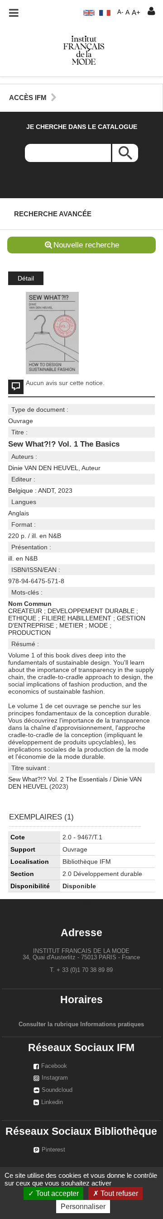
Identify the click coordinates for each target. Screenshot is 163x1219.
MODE (98, 625)
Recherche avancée (52, 214)
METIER (71, 625)
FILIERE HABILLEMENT (76, 618)
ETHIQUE (22, 618)
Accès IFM (28, 97)
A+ (136, 12)
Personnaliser (83, 1206)
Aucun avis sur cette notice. (65, 382)
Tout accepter (56, 1193)
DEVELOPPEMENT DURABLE (91, 610)
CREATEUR (25, 610)
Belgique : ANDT (31, 490)
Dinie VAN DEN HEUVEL (43, 467)
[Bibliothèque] (83, 50)
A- (120, 12)
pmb (85, 902)
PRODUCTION (29, 632)
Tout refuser (118, 1193)
